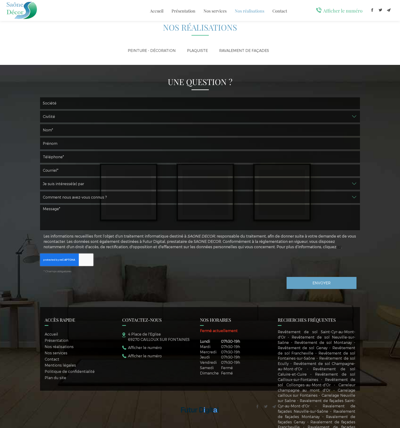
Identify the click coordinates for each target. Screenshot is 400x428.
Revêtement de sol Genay (303, 348)
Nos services (215, 11)
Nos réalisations (249, 11)
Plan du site (55, 377)
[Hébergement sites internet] (200, 418)
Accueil (156, 11)
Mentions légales (60, 365)
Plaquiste (197, 50)
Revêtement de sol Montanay (323, 342)
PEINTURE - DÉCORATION (152, 50)
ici (339, 246)
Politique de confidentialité (70, 371)
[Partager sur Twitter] (380, 10)
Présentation (183, 11)
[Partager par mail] (389, 10)
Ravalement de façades (244, 50)
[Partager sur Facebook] (372, 10)
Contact (279, 11)
